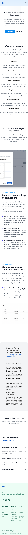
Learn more (19, 31)
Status (3, 516)
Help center (13, 512)
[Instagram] (6, 500)
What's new (13, 514)
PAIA (20, 520)
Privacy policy (22, 510)
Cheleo (19, 533)
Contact (12, 510)
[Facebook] (3, 500)
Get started (10, 31)
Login (12, 523)
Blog (3, 512)
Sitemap (13, 520)
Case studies (5, 514)
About (3, 510)
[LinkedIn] (9, 500)
